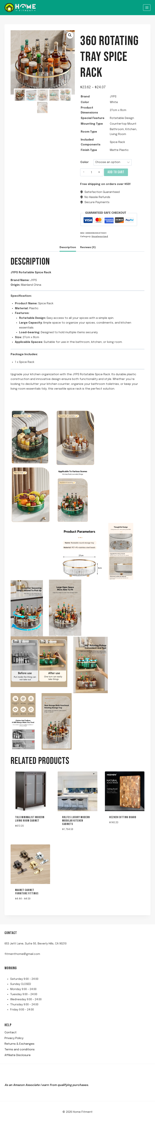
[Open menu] (146, 7)
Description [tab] (68, 247)
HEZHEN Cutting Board (122, 817)
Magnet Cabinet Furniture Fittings (27, 891)
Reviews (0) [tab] (88, 247)
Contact (11, 1032)
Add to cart (116, 172)
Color (84, 162)
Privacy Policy (14, 1038)
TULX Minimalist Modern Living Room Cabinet (29, 818)
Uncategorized (99, 237)
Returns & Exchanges (19, 1043)
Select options (117, 833)
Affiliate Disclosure (18, 1055)
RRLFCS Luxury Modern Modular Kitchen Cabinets (76, 820)
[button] (70, 35)
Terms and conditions (20, 1049)
